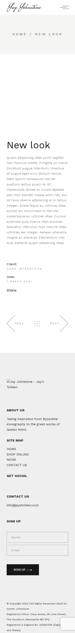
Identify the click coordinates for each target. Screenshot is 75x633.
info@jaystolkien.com (23, 505)
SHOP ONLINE (18, 454)
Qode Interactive (24, 269)
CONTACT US (17, 465)
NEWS (11, 460)
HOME (11, 449)
